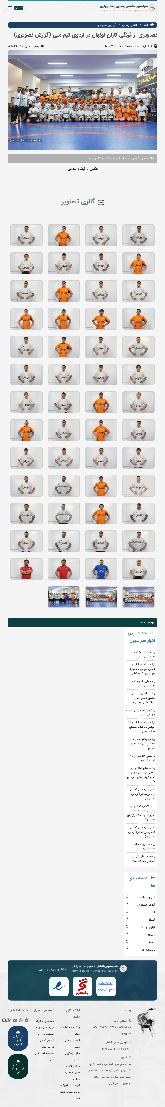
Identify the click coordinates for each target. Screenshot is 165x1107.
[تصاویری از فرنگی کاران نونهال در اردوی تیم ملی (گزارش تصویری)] (138, 235)
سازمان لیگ (48, 1047)
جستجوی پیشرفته (44, 1021)
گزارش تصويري (106, 25)
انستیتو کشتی (47, 1040)
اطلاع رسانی (129, 25)
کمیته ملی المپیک (70, 1085)
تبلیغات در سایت (45, 1027)
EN (17, 8)
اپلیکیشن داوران (45, 1034)
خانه (146, 25)
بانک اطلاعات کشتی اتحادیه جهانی (72, 1072)
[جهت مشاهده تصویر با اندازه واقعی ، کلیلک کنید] (82, 100)
